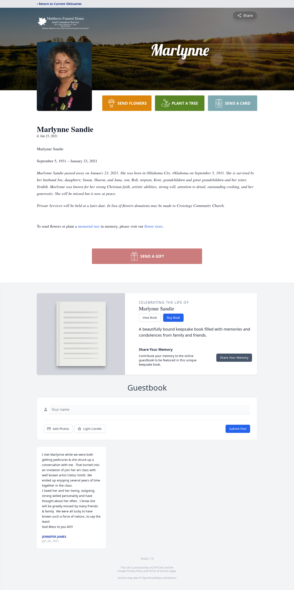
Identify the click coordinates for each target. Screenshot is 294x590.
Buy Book (173, 318)
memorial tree (89, 226)
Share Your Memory (234, 358)
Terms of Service (159, 571)
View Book (149, 318)
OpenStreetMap (151, 578)
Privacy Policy (135, 571)
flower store (153, 226)
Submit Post (237, 429)
